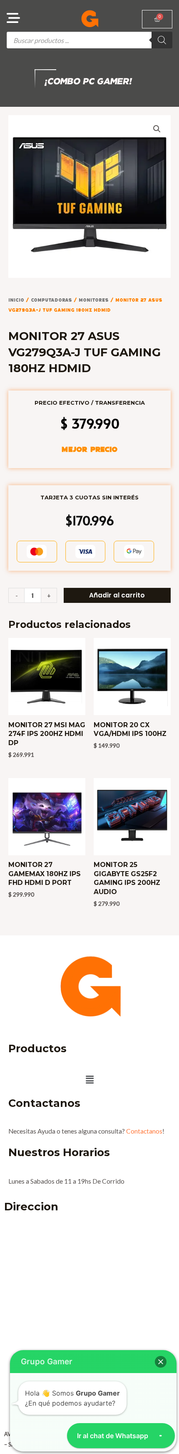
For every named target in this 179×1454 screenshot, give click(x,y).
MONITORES (94, 299)
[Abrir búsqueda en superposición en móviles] (89, 40)
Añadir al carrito (117, 595)
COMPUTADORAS (51, 299)
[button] (156, 128)
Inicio (16, 299)
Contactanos (144, 1131)
